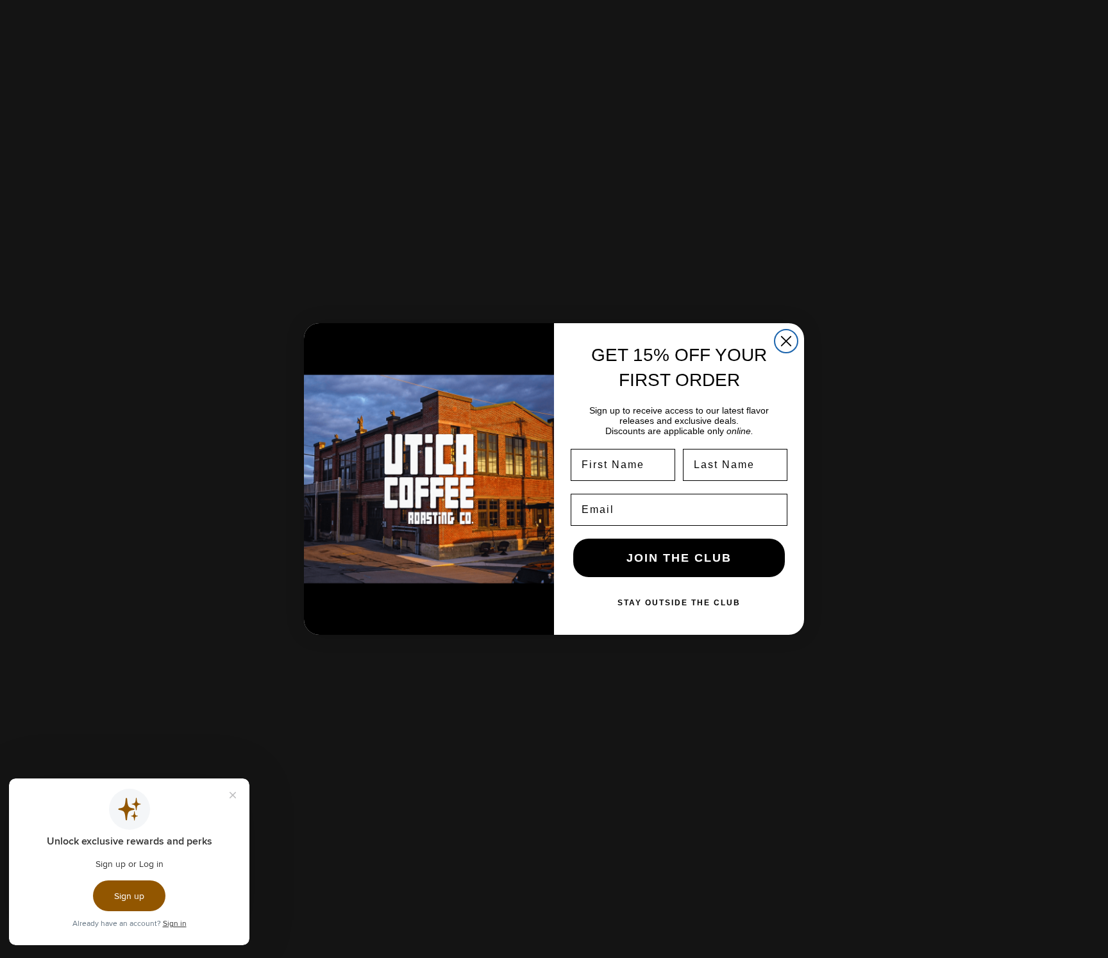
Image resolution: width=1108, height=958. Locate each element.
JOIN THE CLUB (679, 557)
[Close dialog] (786, 341)
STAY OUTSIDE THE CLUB (679, 602)
